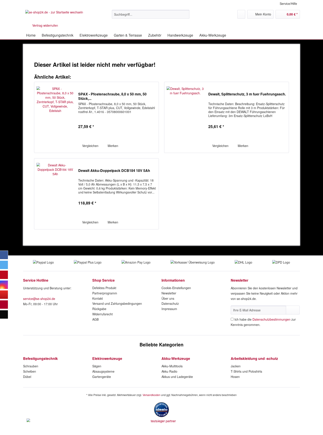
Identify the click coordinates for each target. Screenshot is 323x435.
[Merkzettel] (241, 14)
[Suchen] (185, 14)
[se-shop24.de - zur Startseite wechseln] (54, 15)
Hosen (235, 376)
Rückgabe (99, 309)
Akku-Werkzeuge (176, 358)
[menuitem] (150, 16)
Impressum (169, 309)
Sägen (96, 366)
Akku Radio (169, 371)
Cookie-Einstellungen (176, 288)
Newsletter (169, 293)
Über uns (168, 298)
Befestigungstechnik (40, 358)
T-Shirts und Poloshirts (246, 371)
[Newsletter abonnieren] (293, 310)
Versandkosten (151, 395)
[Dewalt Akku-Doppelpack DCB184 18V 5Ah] (55, 194)
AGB (95, 319)
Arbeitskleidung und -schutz (254, 358)
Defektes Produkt (104, 288)
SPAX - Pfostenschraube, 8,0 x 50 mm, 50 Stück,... (112, 96)
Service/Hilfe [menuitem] (288, 3)
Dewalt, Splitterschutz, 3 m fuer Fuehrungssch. (247, 94)
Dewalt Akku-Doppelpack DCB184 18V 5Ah (114, 170)
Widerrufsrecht (102, 314)
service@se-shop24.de (39, 298)
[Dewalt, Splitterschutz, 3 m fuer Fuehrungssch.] (185, 117)
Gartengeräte (101, 376)
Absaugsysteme (103, 371)
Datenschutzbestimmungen (271, 319)
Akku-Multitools (172, 366)
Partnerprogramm (104, 293)
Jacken (236, 366)
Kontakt (97, 298)
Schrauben (30, 366)
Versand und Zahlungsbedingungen (117, 303)
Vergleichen (89, 145)
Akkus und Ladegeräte (177, 376)
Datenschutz (170, 303)
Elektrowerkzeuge (107, 358)
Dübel (27, 376)
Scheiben (29, 371)
